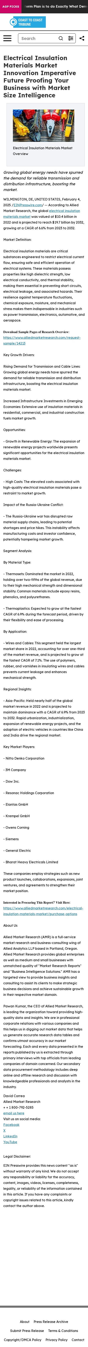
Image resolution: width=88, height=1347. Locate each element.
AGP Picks (10, 6)
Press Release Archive (51, 1322)
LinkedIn (10, 1136)
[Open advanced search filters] (71, 38)
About (24, 1322)
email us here (13, 1113)
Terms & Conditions (63, 1331)
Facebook (11, 1125)
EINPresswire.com (28, 205)
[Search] (61, 38)
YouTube (10, 1142)
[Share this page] (82, 38)
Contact (78, 1340)
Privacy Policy (56, 1340)
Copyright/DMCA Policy (22, 1340)
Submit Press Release (27, 1331)
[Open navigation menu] (7, 38)
